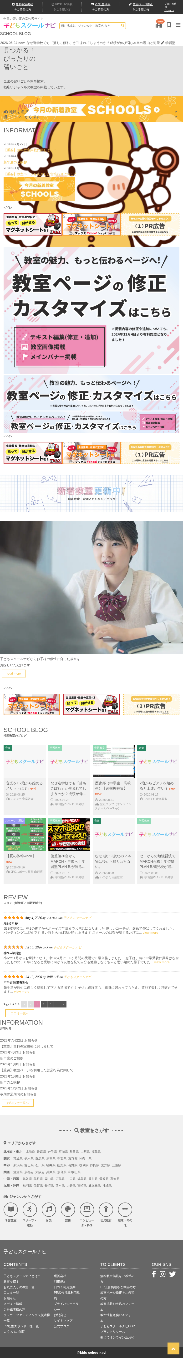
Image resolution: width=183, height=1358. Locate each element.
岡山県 (49, 1179)
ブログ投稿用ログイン (170, 7)
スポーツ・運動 (30, 1223)
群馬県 (40, 1158)
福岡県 (27, 1185)
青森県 (41, 1151)
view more (150, 932)
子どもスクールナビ (77, 918)
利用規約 (60, 1281)
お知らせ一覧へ (18, 1102)
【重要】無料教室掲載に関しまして (30, 150)
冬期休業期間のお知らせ (18, 1094)
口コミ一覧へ (19, 1013)
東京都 (72, 1158)
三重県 (116, 1165)
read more (14, 673)
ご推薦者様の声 (14, 1309)
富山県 (29, 1165)
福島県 (96, 1151)
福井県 (51, 1165)
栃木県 (29, 1158)
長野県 (72, 1165)
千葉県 (61, 1158)
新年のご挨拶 (10, 1082)
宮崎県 (82, 1185)
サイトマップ (63, 1320)
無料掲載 (23, 7)
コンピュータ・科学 (87, 1223)
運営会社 (60, 1276)
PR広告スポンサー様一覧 (21, 1326)
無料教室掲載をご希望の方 (117, 1278)
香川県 (93, 1179)
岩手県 (52, 1151)
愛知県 (105, 1165)
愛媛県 (104, 1179)
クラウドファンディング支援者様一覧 (27, 1317)
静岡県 (94, 1165)
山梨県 (61, 1165)
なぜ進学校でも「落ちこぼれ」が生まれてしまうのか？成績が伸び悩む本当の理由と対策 (93, 43)
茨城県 (18, 1158)
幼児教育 (106, 1220)
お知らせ (31, 1040)
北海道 (30, 1151)
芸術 (68, 1220)
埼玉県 (51, 1158)
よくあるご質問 (14, 1331)
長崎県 (49, 1185)
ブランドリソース (112, 1331)
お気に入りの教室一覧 (19, 1287)
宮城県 (63, 1151)
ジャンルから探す (25, 117)
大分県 (71, 1185)
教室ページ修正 (142, 7)
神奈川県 (85, 1158)
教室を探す (11, 1281)
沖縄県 (107, 1185)
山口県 (71, 1179)
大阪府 (40, 1172)
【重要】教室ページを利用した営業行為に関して (40, 174)
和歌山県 (74, 1172)
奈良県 (61, 1172)
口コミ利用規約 (65, 1287)
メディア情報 (13, 1304)
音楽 (49, 1220)
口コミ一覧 (11, 1292)
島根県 (38, 1179)
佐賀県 (38, 1185)
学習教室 (10, 1220)
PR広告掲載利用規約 (67, 1295)
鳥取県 (27, 1179)
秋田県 (74, 1151)
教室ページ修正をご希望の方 (117, 1295)
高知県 (115, 1179)
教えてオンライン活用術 (117, 1337)
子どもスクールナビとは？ (22, 1276)
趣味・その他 (125, 1223)
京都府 (29, 1172)
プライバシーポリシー (66, 1306)
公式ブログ (61, 1326)
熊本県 (60, 1185)
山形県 (85, 1151)
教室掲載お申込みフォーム (117, 1306)
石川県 (40, 1165)
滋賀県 (18, 1172)
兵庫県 (51, 1172)
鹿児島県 (94, 1185)
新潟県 (18, 1165)
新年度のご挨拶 (15, 162)
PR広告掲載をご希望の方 (118, 1287)
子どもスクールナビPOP (117, 1326)
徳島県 (82, 1179)
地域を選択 (18, 112)
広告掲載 (101, 7)
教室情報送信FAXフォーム (117, 1317)
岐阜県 (83, 1165)
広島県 (60, 1179)
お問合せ (60, 1315)
